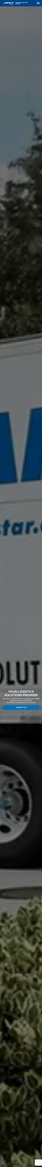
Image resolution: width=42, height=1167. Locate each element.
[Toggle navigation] (38, 3)
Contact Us (21, 707)
